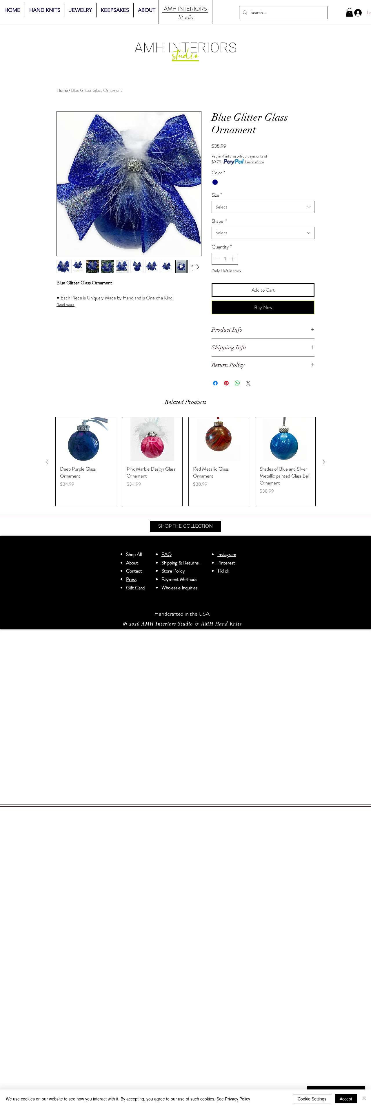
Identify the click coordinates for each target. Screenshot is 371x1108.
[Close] (364, 1098)
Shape (219, 221)
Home (62, 90)
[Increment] (233, 259)
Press (131, 579)
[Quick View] (86, 439)
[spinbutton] (225, 259)
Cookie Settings (312, 1099)
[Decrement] (216, 259)
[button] (349, 12)
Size (217, 195)
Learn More (254, 162)
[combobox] (263, 207)
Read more (65, 305)
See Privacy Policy (233, 1099)
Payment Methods (179, 579)
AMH (170, 9)
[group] (185, 461)
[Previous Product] (46, 461)
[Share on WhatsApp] (237, 383)
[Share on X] (248, 383)
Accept (346, 1099)
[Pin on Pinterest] (226, 383)
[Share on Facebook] (215, 383)
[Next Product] (324, 461)
